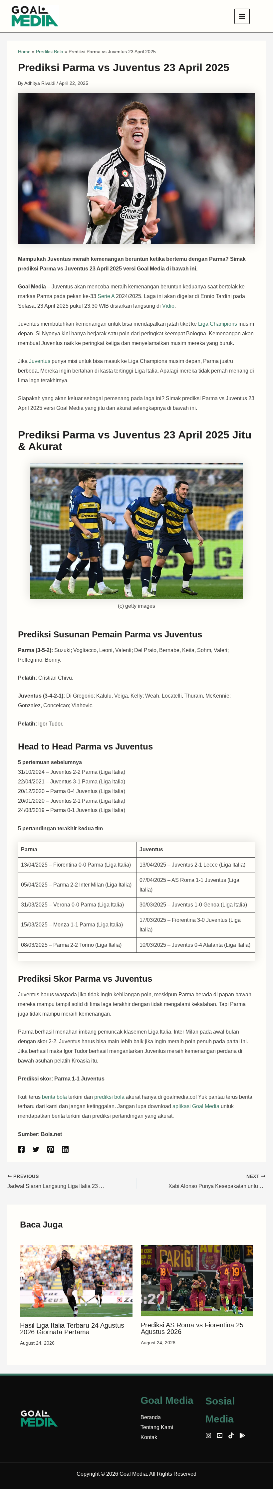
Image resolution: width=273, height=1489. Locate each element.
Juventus (40, 361)
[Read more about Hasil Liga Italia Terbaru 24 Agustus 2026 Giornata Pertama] (76, 1280)
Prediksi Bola (49, 51)
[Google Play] (242, 1435)
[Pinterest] (50, 1149)
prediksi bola (109, 1097)
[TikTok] (231, 1435)
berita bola (54, 1097)
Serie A (106, 296)
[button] (259, 16)
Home (24, 51)
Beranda (150, 1417)
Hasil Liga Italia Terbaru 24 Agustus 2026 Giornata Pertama (72, 1329)
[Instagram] (208, 1435)
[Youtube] (220, 1435)
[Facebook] (21, 1149)
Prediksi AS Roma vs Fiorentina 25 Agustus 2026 (192, 1328)
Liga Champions (217, 324)
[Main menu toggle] (242, 16)
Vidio (168, 306)
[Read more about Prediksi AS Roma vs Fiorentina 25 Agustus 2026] (197, 1280)
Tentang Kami (156, 1427)
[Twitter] (36, 1149)
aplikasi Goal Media (195, 1106)
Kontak (148, 1437)
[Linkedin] (65, 1149)
